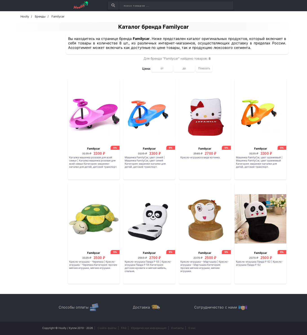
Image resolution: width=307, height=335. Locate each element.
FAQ (123, 328)
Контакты (177, 328)
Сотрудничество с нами (215, 307)
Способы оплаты (74, 307)
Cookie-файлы (107, 328)
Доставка (141, 307)
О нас (192, 328)
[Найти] (113, 5)
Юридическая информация (149, 328)
